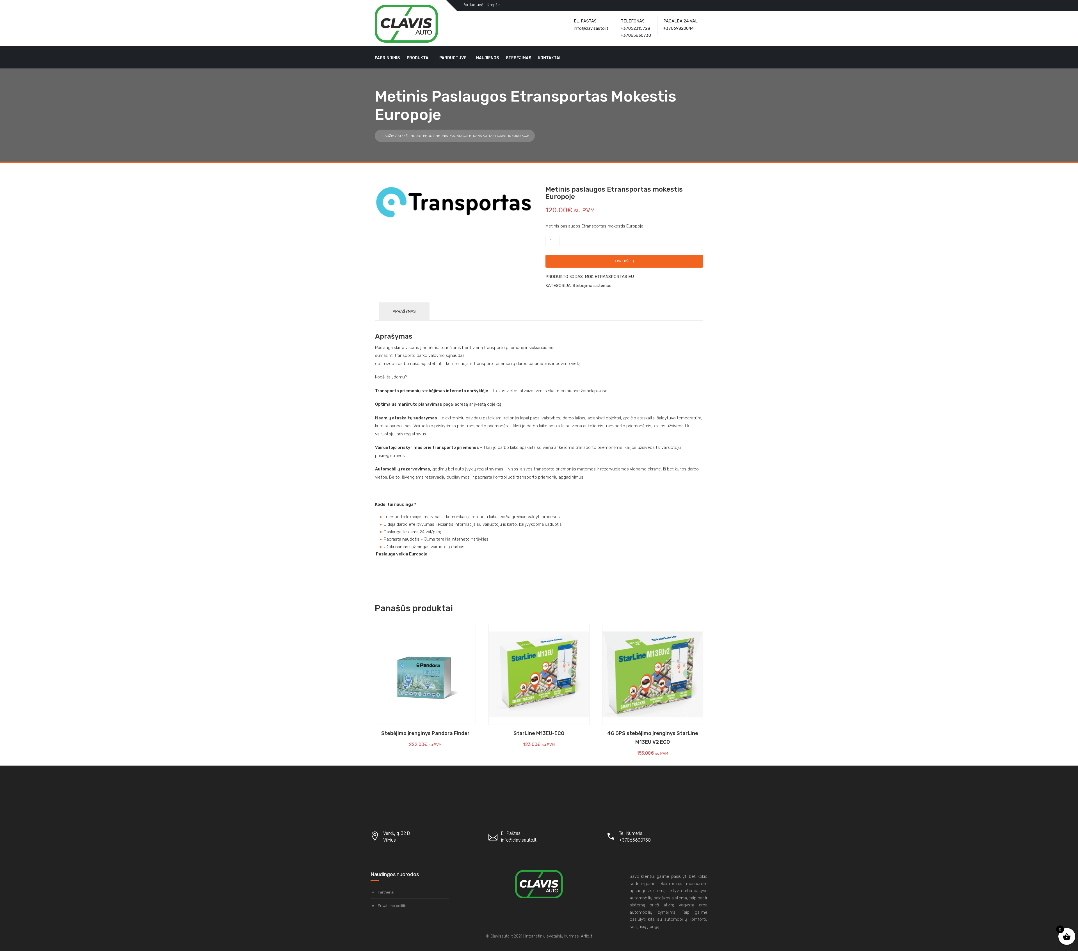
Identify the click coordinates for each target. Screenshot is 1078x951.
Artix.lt (586, 936)
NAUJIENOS (487, 58)
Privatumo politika (393, 906)
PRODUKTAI (418, 58)
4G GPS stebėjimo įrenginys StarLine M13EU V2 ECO (652, 737)
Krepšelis (495, 5)
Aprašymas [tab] (404, 311)
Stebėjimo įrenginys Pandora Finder (425, 733)
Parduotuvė (473, 5)
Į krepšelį (624, 261)
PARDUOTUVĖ (452, 58)
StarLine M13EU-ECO (538, 733)
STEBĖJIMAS (518, 58)
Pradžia (387, 136)
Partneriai (386, 892)
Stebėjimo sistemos (415, 136)
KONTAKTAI (549, 58)
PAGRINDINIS (387, 58)
